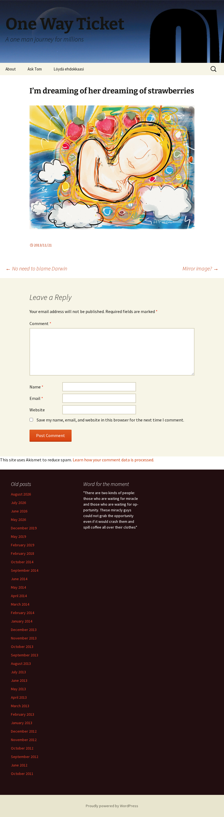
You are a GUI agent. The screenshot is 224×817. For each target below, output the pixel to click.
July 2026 (18, 502)
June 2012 (19, 765)
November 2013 (24, 638)
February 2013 (22, 714)
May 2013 (18, 688)
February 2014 (22, 612)
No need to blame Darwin (36, 268)
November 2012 (24, 739)
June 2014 (19, 578)
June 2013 (19, 680)
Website (37, 409)
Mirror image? (200, 268)
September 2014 (24, 570)
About (10, 69)
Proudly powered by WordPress (112, 805)
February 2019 (22, 544)
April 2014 (19, 595)
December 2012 (24, 731)
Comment (40, 323)
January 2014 (21, 621)
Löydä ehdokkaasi (69, 69)
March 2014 (20, 604)
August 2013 (21, 663)
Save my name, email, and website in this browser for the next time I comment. (110, 420)
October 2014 (22, 561)
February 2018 (22, 553)
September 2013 (24, 655)
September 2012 (24, 756)
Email (36, 398)
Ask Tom (35, 69)
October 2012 (22, 748)
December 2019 (24, 528)
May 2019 (18, 536)
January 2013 (21, 722)
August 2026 (21, 494)
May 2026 (18, 519)
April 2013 (19, 697)
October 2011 (22, 773)
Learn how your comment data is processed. (113, 459)
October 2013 (22, 646)
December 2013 (24, 629)
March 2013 (20, 705)
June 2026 (19, 511)
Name (36, 387)
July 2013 (18, 671)
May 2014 (18, 587)
